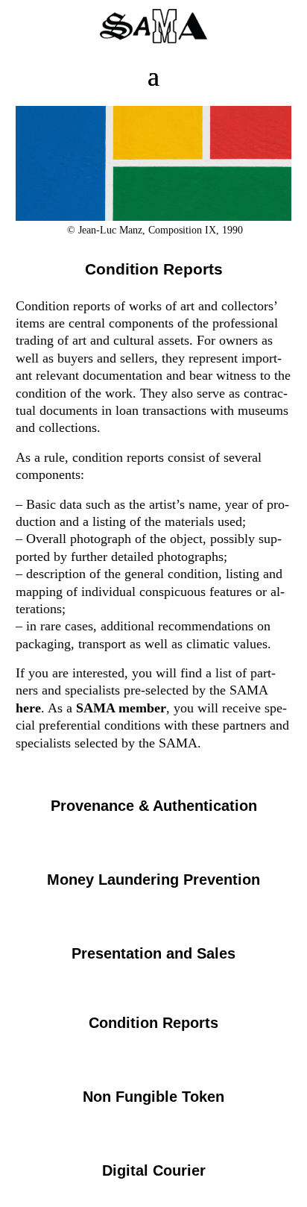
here (28, 707)
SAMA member (121, 707)
